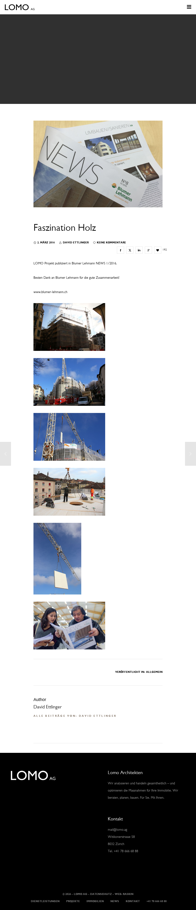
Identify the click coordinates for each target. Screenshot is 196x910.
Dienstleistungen (45, 901)
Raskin (128, 894)
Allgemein (154, 672)
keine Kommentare (111, 242)
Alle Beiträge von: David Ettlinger (74, 716)
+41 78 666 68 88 (157, 901)
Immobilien (95, 901)
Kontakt (133, 901)
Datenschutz (101, 894)
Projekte (73, 901)
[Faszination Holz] (120, 250)
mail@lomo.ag (117, 830)
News (114, 901)
